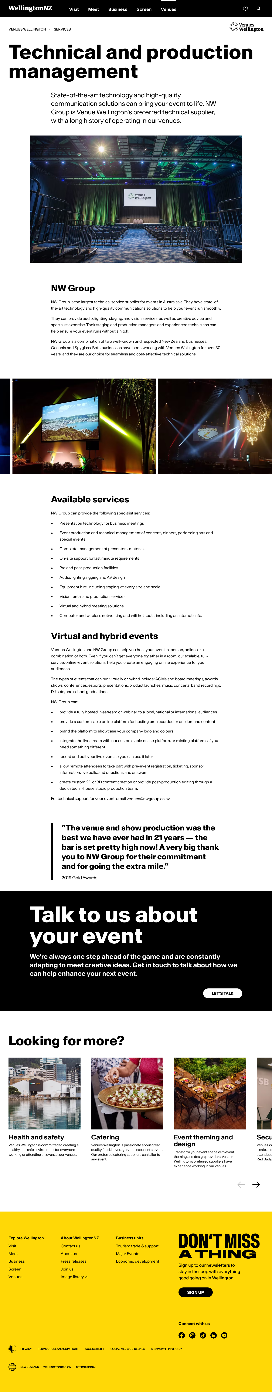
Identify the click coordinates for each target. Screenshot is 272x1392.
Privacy (26, 1348)
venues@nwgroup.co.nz (148, 798)
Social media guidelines (127, 1348)
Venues (15, 1276)
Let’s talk (223, 993)
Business (16, 1261)
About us (69, 1253)
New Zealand (29, 1366)
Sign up (195, 1292)
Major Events (127, 1253)
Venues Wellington (27, 29)
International (85, 1367)
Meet (13, 1253)
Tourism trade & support (137, 1246)
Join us (67, 1269)
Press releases (73, 1261)
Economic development (137, 1261)
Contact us (70, 1246)
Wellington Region (57, 1367)
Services (62, 29)
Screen (14, 1269)
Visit (12, 1246)
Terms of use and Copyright (58, 1348)
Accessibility (94, 1348)
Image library (72, 1276)
